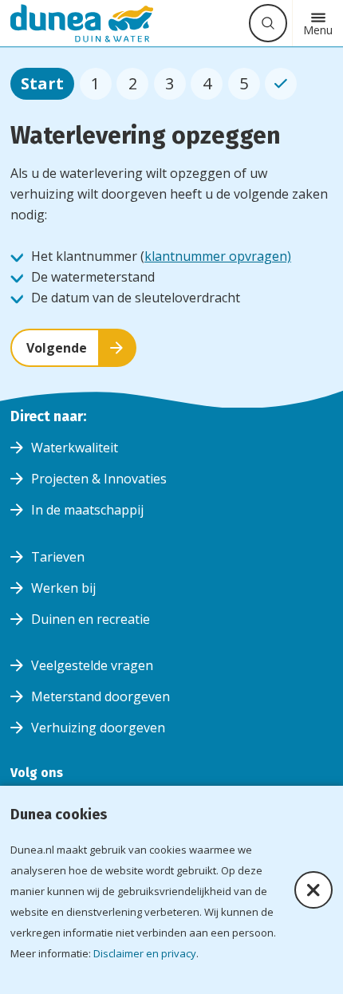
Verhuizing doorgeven (98, 727)
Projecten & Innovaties (99, 478)
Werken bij (63, 588)
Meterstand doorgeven (100, 696)
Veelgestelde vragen (92, 665)
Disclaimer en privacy (144, 953)
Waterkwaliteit (74, 447)
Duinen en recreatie (90, 619)
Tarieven (58, 557)
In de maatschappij (87, 510)
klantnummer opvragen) (217, 256)
